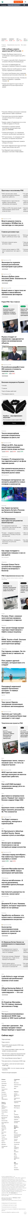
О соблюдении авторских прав (9, 1205)
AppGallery (16, 1169)
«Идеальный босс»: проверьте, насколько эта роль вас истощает (11, 541)
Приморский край (4, 1147)
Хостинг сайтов (16, 1139)
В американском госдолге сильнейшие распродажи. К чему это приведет (10, 950)
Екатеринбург (5, 1110)
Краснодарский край (5, 1123)
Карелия (3, 1142)
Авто (3, 637)
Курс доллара (6, 1039)
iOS (15, 1165)
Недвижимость (5, 345)
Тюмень (3, 1137)
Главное (4, 45)
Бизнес (3, 1087)
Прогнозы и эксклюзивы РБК (12, 190)
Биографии (4, 1094)
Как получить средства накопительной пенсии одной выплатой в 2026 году (13, 1054)
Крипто (3, 695)
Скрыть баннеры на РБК (16, 1095)
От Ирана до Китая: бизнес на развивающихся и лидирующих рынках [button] (13, 944)
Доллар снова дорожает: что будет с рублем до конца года (11, 235)
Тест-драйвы (23, 730)
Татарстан (4, 1135)
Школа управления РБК (16, 1158)
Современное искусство (13, 45)
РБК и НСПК (4, 667)
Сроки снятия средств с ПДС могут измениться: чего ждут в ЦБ (11, 250)
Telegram (16, 1086)
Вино (3, 758)
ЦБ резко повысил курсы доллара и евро (9, 243)
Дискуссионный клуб (7, 486)
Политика (4, 505)
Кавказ (3, 1140)
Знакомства (16, 1144)
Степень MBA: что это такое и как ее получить (13, 1069)
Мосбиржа (15, 1197)
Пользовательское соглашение (9, 1207)
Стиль (3, 840)
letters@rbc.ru (14, 1192)
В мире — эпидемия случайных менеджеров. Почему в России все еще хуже (11, 534)
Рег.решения (16, 1142)
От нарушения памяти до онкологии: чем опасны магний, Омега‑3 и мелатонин (11, 527)
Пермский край (4, 1129)
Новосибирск (5, 1112)
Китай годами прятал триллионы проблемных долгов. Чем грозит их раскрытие (11, 964)
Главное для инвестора (10, 232)
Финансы (4, 431)
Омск (3, 1113)
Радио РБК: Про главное (11, 302)
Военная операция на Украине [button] (13, 382)
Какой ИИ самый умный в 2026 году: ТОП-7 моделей (13, 1045)
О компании (16, 1113)
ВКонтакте (16, 1082)
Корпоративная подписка (17, 1102)
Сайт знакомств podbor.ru (16, 1147)
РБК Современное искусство (13, 576)
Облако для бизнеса (16, 1132)
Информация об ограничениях (9, 1203)
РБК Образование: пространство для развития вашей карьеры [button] (12, 520)
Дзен (15, 1088)
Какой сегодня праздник (9, 1072)
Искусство (6, 583)
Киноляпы (5, 730)
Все (24, 45)
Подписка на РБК (17, 1098)
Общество (4, 562)
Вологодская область (4, 1118)
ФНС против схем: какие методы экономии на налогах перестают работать (11, 195)
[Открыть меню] (25, 2)
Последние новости (8, 394)
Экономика (4, 1083)
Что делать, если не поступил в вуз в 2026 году (13, 1064)
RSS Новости (17, 1107)
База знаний (4, 1096)
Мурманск (4, 1144)
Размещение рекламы (16, 1122)
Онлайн (4, 385)
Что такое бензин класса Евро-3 (12, 1058)
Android (16, 1167)
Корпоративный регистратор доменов (16, 1136)
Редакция (16, 1119)
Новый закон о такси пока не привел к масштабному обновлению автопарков (10, 202)
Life (4, 728)
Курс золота (5, 1042)
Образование (5, 456)
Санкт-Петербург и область (4, 1107)
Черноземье (4, 1138)
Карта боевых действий (9, 391)
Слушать (6, 306)
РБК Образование (5, 1098)
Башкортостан (5, 1115)
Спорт (3, 613)
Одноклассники (17, 1084)
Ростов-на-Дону (4, 1132)
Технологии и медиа (4, 1089)
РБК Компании (5, 557)
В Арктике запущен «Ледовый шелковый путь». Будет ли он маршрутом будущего (11, 957)
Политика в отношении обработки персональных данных (14, 1209)
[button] (12, 190)
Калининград (4, 1120)
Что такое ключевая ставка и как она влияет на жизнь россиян (13, 1050)
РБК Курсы (15, 1154)
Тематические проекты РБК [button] (12, 723)
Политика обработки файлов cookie (10, 1212)
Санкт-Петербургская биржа (11, 1198)
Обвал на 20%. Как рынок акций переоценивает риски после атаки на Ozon (11, 209)
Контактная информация (16, 1117)
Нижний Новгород (4, 1126)
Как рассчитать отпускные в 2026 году (13, 1061)
